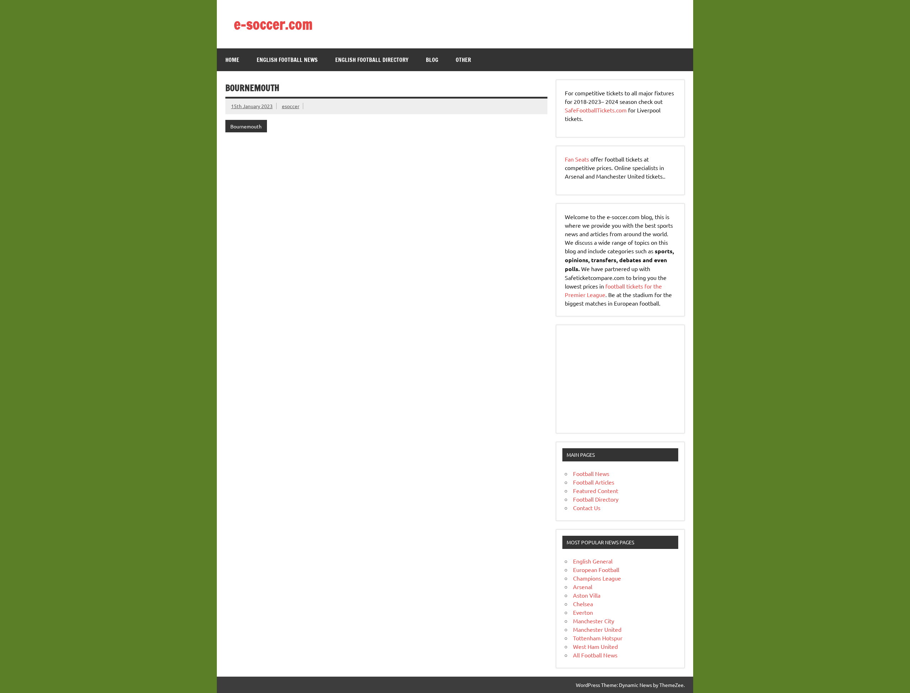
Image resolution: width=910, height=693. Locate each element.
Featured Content (595, 490)
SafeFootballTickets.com (596, 109)
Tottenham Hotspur (597, 637)
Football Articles (593, 482)
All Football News (595, 654)
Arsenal (582, 586)
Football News (591, 473)
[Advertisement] (609, 378)
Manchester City (593, 620)
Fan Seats (577, 159)
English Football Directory (371, 60)
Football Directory (596, 499)
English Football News (287, 60)
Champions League (597, 578)
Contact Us (586, 507)
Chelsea (583, 603)
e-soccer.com (273, 24)
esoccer (290, 106)
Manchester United (597, 629)
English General (592, 561)
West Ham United (595, 646)
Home (232, 60)
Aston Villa (586, 595)
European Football (596, 569)
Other (463, 60)
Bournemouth (246, 126)
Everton (583, 612)
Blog (432, 60)
